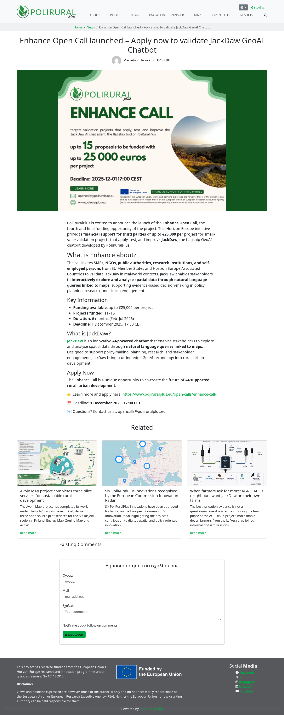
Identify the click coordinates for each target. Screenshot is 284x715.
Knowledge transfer (166, 15)
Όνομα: (68, 575)
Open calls (221, 15)
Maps (198, 15)
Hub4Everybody (151, 709)
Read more (28, 533)
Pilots (115, 15)
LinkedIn (246, 686)
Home (78, 27)
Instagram (247, 682)
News (134, 15)
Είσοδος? (259, 7)
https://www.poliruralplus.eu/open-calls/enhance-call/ (169, 394)
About (95, 15)
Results (246, 15)
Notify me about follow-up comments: (90, 625)
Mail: (66, 590)
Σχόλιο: (68, 606)
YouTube (246, 691)
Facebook (246, 672)
